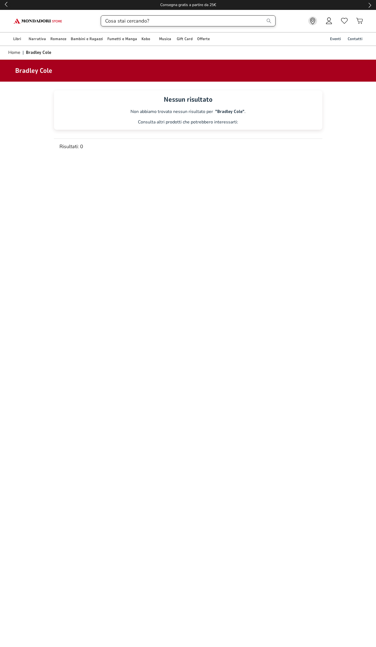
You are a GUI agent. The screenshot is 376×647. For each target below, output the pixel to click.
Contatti (355, 39)
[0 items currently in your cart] (359, 21)
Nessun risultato (188, 99)
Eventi (335, 39)
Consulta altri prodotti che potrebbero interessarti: (188, 122)
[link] (312, 20)
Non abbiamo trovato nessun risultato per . (188, 112)
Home (14, 52)
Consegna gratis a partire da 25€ (188, 4)
